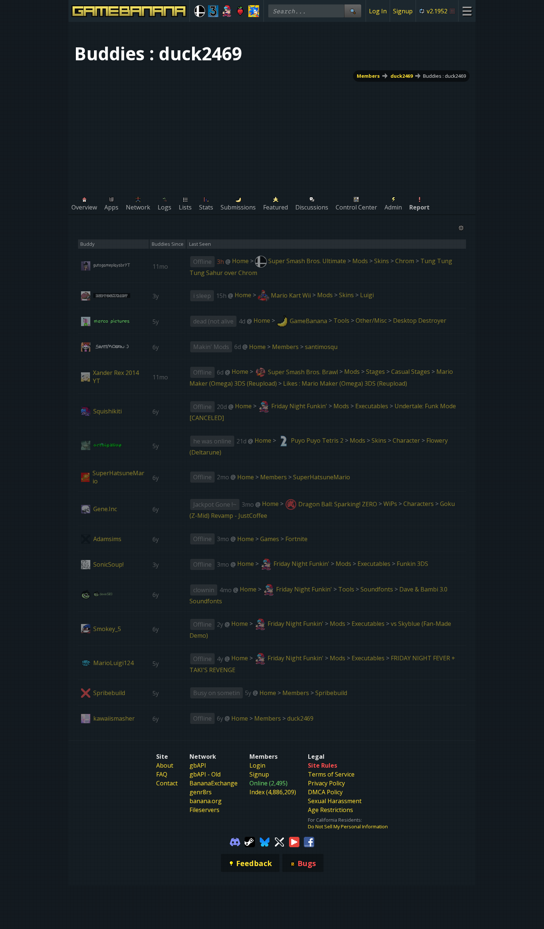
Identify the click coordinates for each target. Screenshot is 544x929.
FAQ (161, 774)
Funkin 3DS (412, 564)
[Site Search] (352, 10)
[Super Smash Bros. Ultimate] (199, 11)
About (164, 765)
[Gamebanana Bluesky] (265, 842)
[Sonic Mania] (254, 11)
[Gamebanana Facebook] (309, 842)
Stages (375, 372)
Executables (371, 406)
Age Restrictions (330, 810)
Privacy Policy (326, 783)
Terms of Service (331, 774)
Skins (381, 261)
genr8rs (200, 792)
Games (269, 539)
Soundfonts (376, 589)
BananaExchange (213, 783)
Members (368, 76)
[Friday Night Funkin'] (227, 11)
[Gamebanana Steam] (250, 842)
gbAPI (197, 765)
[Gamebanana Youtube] (294, 842)
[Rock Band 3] (213, 11)
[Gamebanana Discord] (235, 842)
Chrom (404, 261)
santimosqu (321, 347)
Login (257, 765)
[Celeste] (240, 11)
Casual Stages (410, 372)
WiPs (390, 504)
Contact (167, 783)
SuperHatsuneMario (321, 477)
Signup (403, 11)
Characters (418, 504)
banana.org (205, 801)
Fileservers (204, 810)
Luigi (367, 295)
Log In (378, 11)
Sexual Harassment (335, 801)
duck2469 (401, 76)
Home (240, 261)
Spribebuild (331, 693)
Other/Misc (371, 321)
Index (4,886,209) (272, 792)
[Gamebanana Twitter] (279, 842)
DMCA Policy (325, 792)
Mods (360, 261)
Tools (341, 321)
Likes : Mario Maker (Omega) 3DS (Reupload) (345, 383)
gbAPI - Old (205, 774)
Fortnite (296, 539)
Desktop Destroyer (419, 321)
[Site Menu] (467, 11)
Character (406, 440)
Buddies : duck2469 (444, 76)
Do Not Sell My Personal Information (348, 826)
